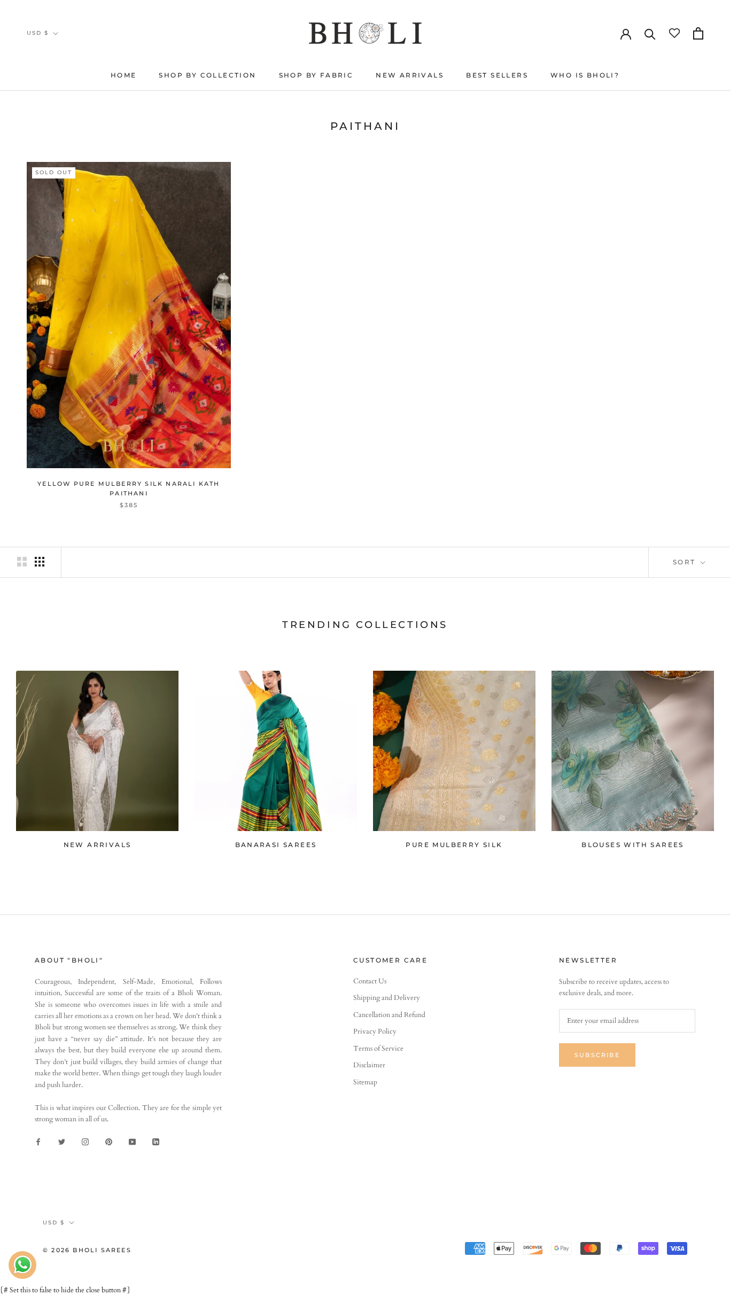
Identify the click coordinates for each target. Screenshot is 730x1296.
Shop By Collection (207, 75)
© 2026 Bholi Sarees (87, 1250)
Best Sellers (497, 75)
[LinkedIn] (155, 1141)
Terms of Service (378, 1048)
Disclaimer (369, 1065)
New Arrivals (410, 75)
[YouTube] (132, 1141)
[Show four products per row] (39, 561)
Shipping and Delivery (386, 998)
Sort (685, 562)
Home (124, 75)
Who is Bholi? (584, 75)
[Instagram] (85, 1141)
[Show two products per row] (22, 561)
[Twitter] (61, 1141)
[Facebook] (38, 1141)
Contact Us (369, 981)
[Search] (650, 33)
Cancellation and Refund (389, 1015)
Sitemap (365, 1082)
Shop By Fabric (316, 75)
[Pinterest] (108, 1141)
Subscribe (597, 1055)
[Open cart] (698, 33)
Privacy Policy (375, 1031)
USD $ (38, 32)
